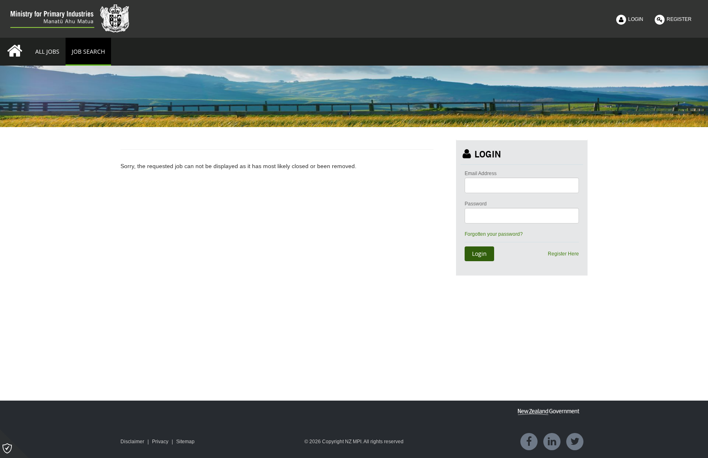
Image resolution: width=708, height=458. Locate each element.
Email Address (481, 173)
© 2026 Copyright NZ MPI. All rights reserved (354, 441)
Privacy (160, 441)
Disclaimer (132, 441)
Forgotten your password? (494, 234)
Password (476, 204)
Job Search (88, 51)
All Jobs (47, 51)
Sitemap (185, 441)
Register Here (563, 254)
